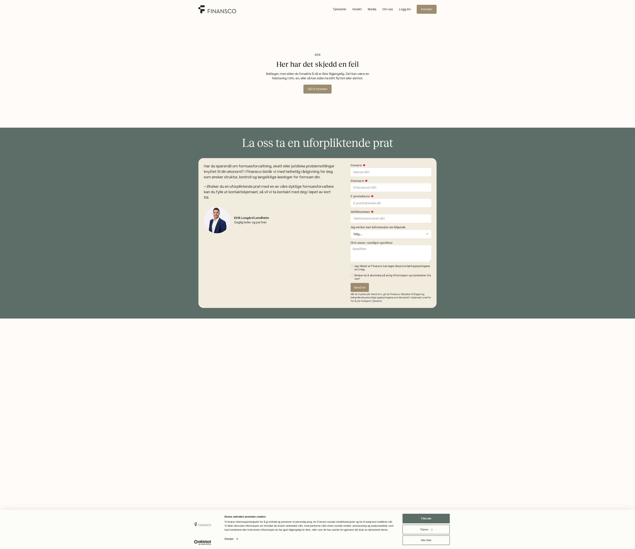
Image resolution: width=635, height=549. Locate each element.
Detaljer (229, 538)
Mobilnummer (360, 211)
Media (372, 9)
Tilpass (424, 529)
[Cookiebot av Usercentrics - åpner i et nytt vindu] (202, 542)
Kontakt (426, 9)
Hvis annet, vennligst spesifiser (372, 242)
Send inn (360, 287)
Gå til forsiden (317, 89)
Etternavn (357, 180)
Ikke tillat (426, 540)
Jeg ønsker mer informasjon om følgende (378, 227)
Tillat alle (426, 518)
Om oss (387, 9)
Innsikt (357, 9)
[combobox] (391, 234)
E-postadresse (360, 196)
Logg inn (405, 9)
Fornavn (356, 165)
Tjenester (339, 9)
